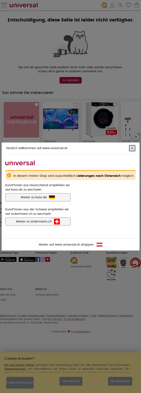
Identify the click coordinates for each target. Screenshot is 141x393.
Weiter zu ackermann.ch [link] (34, 221)
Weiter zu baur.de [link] (34, 197)
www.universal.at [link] (67, 244)
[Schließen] (132, 148)
